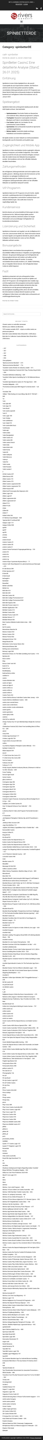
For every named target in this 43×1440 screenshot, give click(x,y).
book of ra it (6, 668)
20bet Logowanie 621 (9, 501)
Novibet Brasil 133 (8, 1004)
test (3, 1365)
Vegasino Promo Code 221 (10, 1394)
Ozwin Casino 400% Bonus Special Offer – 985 (16, 1025)
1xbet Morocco (7, 457)
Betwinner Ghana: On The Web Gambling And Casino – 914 (20, 654)
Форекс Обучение (8, 1428)
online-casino (6, 1011)
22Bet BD (5, 510)
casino (4, 678)
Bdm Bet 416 (6, 590)
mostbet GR (6, 925)
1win (4, 401)
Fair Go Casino (7, 760)
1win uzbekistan (7, 420)
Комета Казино (7, 1421)
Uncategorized (7, 1382)
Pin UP (4, 1075)
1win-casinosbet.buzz (9, 425)
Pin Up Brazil (6, 1078)
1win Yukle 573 (7, 423)
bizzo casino (6, 658)
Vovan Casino (6, 1406)
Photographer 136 (8, 1073)
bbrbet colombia (7, 585)
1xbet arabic (6, 432)
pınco (4, 1102)
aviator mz (5, 556)
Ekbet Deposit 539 (8, 750)
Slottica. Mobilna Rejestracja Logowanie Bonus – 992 (19, 1324)
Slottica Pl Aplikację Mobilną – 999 (13, 1312)
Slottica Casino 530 (8, 1233)
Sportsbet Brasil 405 (8, 1334)
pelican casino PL (7, 1068)
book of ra (5, 666)
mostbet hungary (7, 930)
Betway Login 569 (8, 651)
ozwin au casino (7, 1018)
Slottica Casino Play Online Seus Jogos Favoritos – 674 (19, 1262)
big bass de (6, 656)
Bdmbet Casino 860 (8, 612)
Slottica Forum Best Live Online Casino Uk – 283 (17, 1281)
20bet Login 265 (7, 493)
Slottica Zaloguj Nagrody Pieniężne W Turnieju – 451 (18, 1322)
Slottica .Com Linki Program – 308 (13, 1187)
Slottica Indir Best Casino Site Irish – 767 (15, 1283)
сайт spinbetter (10, 54)
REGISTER (19, 4)
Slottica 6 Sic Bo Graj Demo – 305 (12, 1204)
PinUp (4, 1095)
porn (3, 1136)
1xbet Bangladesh (8, 435)
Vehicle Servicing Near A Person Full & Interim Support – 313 (21, 1396)
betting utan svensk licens (10, 649)
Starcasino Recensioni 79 (10, 1339)
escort (4, 753)
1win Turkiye (6, 418)
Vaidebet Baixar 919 (8, 1387)
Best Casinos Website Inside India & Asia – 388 (16, 622)
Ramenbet (5, 1148)
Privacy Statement (35, 1438)
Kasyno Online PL (7, 832)
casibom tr (5, 675)
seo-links (5, 1165)
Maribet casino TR (8, 861)
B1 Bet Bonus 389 (8, 568)
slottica (4, 1184)
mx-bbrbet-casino (7, 987)
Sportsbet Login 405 (8, 1336)
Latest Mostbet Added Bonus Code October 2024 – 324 (19, 847)
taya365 (5, 1356)
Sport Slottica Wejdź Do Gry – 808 (12, 1329)
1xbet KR (5, 452)
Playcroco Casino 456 (9, 1114)
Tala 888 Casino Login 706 (10, 1351)
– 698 (4, 355)
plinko (4, 1126)
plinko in (5, 1129)
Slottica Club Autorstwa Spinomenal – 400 (15, 1269)
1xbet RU (5, 462)
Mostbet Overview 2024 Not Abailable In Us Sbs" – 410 (19, 944)
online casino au (7, 1008)
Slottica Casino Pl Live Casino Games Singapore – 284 (19, 1257)
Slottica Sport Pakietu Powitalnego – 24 (14, 1317)
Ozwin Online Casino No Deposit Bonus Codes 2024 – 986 (20, 1054)
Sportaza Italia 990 (8, 1332)
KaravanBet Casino (8, 830)
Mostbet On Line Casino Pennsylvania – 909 (16, 942)
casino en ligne (7, 683)
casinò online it (7, 692)
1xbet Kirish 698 (7, 447)
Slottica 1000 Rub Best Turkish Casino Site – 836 (17, 1192)
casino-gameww (7, 712)
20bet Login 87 (7, 496)
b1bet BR (5, 573)
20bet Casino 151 (7, 479)
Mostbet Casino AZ (8, 916)
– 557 (4, 353)
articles (4, 535)
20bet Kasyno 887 (8, 488)
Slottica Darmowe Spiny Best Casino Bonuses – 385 (18, 1271)
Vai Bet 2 (5, 1384)
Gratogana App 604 (8, 787)
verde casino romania (9, 1404)
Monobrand (6, 873)
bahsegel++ (6, 578)
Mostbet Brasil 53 (7, 908)
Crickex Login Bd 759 (9, 738)
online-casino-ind (7, 1013)
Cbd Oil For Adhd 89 (8, 719)
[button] (21, 21)
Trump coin (5, 1379)
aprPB (4, 532)
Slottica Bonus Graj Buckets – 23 (12, 1221)
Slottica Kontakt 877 (8, 1293)
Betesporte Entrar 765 (9, 639)
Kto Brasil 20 (6, 837)
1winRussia (6, 428)
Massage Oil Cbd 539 (9, 866)
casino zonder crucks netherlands (12, 707)
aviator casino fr (7, 547)
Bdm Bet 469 (6, 593)
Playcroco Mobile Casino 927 (11, 1124)
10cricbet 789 (6, 391)
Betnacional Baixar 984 (9, 646)
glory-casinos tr (7, 779)
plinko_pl (5, 1134)
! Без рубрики (6, 360)
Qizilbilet (5, 1141)
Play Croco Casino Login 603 (11, 1109)
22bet (4, 508)
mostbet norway (7, 939)
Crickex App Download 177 (10, 736)
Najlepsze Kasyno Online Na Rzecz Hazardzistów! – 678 (19, 994)
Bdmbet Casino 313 (8, 610)
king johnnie (6, 835)
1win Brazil (5, 408)
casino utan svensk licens (10, 702)
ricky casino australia (9, 1156)
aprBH (4, 527)
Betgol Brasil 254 (7, 641)
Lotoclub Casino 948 (8, 856)
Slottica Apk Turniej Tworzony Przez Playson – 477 (18, 1206)
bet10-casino (6, 627)
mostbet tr (5, 975)
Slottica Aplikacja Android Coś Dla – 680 (14, 1209)
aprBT (4, 530)
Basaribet (5, 583)
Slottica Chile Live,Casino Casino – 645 (14, 1266)
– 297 (4, 348)
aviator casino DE (7, 544)
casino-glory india (7, 714)
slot (3, 1177)
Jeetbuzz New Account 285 (11, 822)
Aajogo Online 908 (8, 525)
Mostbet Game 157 (8, 923)
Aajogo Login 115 (7, 522)
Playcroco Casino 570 (9, 1117)
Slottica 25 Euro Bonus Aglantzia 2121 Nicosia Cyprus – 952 (21, 1199)
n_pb (4, 992)
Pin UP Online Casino (8, 1083)
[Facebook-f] (41, 8)
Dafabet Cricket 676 (8, 748)
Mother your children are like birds (12, 327)
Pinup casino (6, 1097)
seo (3, 1163)
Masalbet (5, 864)
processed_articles (8, 1139)
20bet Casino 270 (7, 481)
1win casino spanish (8, 411)
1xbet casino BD (7, 440)
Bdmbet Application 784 (9, 607)
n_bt (3, 989)
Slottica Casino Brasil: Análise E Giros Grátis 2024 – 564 (19, 1240)
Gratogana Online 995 (9, 796)
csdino (4, 743)
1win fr (4, 413)
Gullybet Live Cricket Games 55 (12, 803)
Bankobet (5, 581)
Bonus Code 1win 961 (9, 663)
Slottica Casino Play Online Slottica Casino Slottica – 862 (20, 1264)
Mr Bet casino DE (7, 982)
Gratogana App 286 (8, 782)
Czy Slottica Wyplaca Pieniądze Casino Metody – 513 (18, 746)
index (4, 808)
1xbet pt (5, 459)
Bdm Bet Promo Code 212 (10, 605)
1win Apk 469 (6, 403)
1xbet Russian (6, 467)
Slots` (4, 1182)
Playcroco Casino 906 (9, 1119)
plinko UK (5, 1131)
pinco (4, 1088)
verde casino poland (8, 1401)
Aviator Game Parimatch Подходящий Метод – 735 (18, 549)
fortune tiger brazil (8, 774)
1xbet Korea (6, 450)
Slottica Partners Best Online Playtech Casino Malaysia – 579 (21, 1310)
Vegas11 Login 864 (8, 1389)
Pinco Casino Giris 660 (9, 1090)
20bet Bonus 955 (7, 476)
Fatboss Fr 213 (7, 765)
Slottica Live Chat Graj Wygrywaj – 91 (14, 1295)
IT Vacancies (6, 815)
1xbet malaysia (7, 454)
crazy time (5, 733)
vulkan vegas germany (9, 1409)
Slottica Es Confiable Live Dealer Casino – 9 (15, 1279)
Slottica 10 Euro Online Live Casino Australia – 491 (18, 1189)
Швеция (5, 1430)
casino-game (6, 709)
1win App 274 (6, 406)
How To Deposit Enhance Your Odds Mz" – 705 (16, 806)
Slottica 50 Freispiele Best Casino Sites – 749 (16, 1202)
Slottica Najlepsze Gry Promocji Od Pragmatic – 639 (18, 1300)
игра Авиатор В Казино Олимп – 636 (14, 1418)
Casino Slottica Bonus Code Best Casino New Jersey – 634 (20, 697)
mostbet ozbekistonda (9, 947)
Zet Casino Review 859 (9, 1413)
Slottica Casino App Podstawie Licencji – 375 (16, 1235)
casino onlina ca (7, 688)
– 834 (4, 358)
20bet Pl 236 (6, 505)
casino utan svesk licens (9, 705)
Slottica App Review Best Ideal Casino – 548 (16, 1211)
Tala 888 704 (6, 1349)
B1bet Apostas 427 (8, 571)
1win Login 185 (7, 416)
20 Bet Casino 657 (8, 474)
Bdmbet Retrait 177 (8, 617)
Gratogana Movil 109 (9, 789)
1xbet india (5, 445)
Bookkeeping (6, 671)
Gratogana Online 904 (9, 794)
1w (3, 399)
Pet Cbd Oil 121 (7, 1070)
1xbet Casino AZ (7, 437)
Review (4, 1151)
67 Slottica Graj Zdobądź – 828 (12, 518)
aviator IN (5, 552)
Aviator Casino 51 (8, 542)
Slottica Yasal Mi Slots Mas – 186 (12, 1319)
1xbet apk (5, 430)
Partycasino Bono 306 (9, 1063)
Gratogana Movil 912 (9, 791)
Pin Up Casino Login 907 (10, 1080)
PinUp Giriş (5, 1100)
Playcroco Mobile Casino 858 (11, 1122)
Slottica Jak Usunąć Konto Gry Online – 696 (16, 1286)
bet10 (4, 624)
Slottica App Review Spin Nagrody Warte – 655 (16, 1214)
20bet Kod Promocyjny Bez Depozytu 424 (15, 491)
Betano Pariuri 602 (8, 636)
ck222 (4, 731)
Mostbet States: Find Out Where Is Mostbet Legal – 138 (19, 968)
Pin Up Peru (6, 1085)
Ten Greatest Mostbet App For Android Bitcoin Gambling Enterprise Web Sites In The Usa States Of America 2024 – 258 (20, 1361)
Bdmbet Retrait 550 (8, 619)
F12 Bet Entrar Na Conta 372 (11, 755)
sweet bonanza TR (8, 1346)
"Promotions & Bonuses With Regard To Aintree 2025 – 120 (20, 387)
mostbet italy (6, 932)
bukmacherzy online (8, 673)
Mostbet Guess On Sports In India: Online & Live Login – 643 (21, 927)
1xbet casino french (8, 442)
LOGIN (26, 4)
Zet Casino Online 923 (9, 1411)
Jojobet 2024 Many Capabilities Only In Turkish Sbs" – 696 (20, 827)
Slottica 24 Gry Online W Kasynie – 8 (13, 1197)
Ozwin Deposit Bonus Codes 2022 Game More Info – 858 (20, 1035)
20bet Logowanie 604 (9, 498)
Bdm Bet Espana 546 (9, 603)
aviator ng (5, 559)
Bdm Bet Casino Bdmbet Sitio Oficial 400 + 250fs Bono (19, 334)
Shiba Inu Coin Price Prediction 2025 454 (15, 1172)
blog (3, 661)
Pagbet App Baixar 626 (9, 1061)
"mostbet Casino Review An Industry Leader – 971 (17, 368)
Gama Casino (6, 777)
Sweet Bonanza (7, 1344)
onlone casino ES (7, 1016)
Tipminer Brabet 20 (8, 1368)
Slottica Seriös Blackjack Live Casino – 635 (15, 1315)
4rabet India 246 (7, 515)
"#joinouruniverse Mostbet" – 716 (12, 365)
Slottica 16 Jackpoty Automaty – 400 (14, 1194)
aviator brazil (6, 540)
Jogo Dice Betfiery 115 (9, 825)
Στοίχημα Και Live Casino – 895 (12, 1416)
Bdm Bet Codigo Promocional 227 (12, 598)
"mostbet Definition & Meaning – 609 (13, 375)
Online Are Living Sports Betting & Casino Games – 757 (19, 1006)
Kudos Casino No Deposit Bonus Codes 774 (15, 844)
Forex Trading (6, 772)
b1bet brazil (6, 576)
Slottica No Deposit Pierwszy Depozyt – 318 (16, 1303)
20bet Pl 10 (6, 503)
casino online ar (7, 690)
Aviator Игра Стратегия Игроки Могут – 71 (16, 561)
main (4, 859)
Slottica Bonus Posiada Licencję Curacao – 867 (17, 1223)
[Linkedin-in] (37, 8)
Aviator (4, 537)
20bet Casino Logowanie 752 (11, 486)
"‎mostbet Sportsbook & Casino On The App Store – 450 (19, 382)
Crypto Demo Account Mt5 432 (12, 741)
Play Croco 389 (7, 1104)
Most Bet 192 (6, 876)
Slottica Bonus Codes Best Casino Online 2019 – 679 (18, 1219)
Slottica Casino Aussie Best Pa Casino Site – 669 (17, 1238)
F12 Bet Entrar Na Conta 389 (11, 758)
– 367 (4, 350)
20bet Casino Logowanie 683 (11, 484)
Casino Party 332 (7, 695)
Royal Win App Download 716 (11, 1158)
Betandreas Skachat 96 (9, 629)
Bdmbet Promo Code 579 (10, 615)
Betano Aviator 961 (8, 632)
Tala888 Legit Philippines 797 (11, 1353)
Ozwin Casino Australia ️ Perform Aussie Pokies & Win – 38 (20, 1028)
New (3, 1001)
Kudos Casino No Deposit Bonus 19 (13, 839)
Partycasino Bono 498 (9, 1066)
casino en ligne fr (7, 685)
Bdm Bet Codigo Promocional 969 (12, 600)
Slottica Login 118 (8, 1298)
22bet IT (5, 513)
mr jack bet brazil (7, 984)
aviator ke (5, 554)
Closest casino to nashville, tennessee (14, 324)
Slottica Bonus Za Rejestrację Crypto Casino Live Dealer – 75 (21, 1226)
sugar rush (5, 1341)
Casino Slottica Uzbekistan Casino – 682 (15, 700)
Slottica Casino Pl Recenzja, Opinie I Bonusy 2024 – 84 (19, 1259)
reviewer (5, 1153)
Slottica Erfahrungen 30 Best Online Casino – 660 (17, 1274)
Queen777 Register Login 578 (11, 1146)
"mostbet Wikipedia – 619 (10, 384)
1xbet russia (6, 464)
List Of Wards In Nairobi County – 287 (14, 854)
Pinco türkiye (6, 1092)
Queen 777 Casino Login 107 (11, 1143)
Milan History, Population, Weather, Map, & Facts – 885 (19, 871)
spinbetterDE (13, 300)
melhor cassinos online (9, 868)
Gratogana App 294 (8, 784)
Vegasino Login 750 (8, 1392)
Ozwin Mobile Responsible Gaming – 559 (15, 1042)
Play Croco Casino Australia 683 (12, 1107)
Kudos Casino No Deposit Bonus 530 (13, 842)
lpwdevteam (27, 58)
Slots (4, 1180)
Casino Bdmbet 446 (8, 680)
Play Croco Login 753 (9, 1112)
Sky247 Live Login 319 (9, 1175)
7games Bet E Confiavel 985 (11, 520)
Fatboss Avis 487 (7, 763)
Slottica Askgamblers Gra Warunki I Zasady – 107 (17, 1216)
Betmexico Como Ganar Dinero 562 (13, 644)
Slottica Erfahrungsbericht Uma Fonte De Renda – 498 (19, 1276)
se (3, 1160)
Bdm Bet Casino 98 (8, 595)
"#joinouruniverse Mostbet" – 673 (12, 363)
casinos (4, 717)
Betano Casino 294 (8, 634)
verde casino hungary (9, 1399)
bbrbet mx (5, 588)
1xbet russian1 (7, 469)
